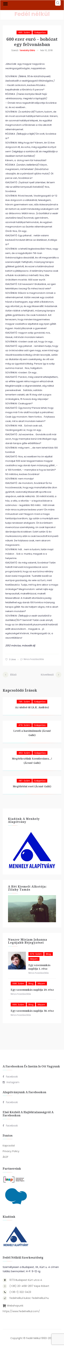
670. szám (36, 953)
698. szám (18, 983)
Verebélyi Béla (27, 50)
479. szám (24, 725)
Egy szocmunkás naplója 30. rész (32, 1010)
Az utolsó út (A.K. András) (32, 707)
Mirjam (34, 958)
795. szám (24, 701)
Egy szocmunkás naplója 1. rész (39, 966)
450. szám (24, 752)
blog (48, 953)
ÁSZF (5, 1157)
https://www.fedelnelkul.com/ (21, 1311)
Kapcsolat (9, 1145)
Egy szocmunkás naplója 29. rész (32, 989)
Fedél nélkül (32, 14)
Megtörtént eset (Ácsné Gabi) (32, 786)
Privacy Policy (11, 1151)
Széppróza (40, 32)
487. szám (24, 780)
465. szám (24, 32)
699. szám (18, 1004)
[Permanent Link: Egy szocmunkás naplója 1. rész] (17, 960)
